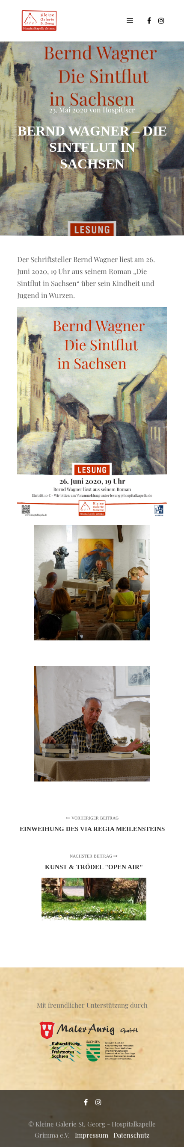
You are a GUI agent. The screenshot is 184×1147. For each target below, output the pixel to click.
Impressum (91, 1135)
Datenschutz (131, 1135)
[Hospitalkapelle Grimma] (38, 20)
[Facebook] (148, 20)
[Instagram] (161, 20)
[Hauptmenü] (130, 20)
